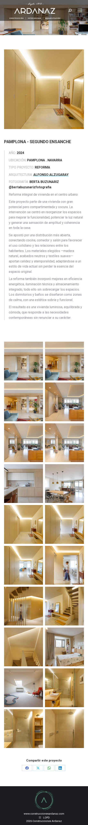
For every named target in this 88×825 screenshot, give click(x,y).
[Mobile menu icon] (80, 10)
